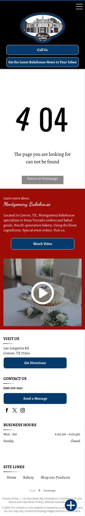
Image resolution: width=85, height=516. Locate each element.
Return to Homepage (42, 178)
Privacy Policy (10, 498)
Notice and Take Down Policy (26, 502)
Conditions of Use (70, 498)
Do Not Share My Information (40, 498)
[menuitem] (11, 477)
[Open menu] (79, 6)
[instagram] (22, 411)
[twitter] (14, 411)
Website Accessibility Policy (61, 502)
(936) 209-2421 (12, 388)
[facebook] (6, 411)
